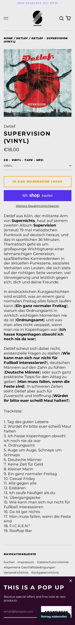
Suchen (9, 562)
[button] (61, 18)
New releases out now (37, 3)
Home (8, 38)
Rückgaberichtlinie (45, 572)
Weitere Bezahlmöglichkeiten (37, 206)
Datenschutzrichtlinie (53, 562)
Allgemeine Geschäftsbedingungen (29, 567)
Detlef (22, 38)
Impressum (26, 562)
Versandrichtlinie (16, 572)
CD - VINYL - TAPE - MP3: (24, 160)
